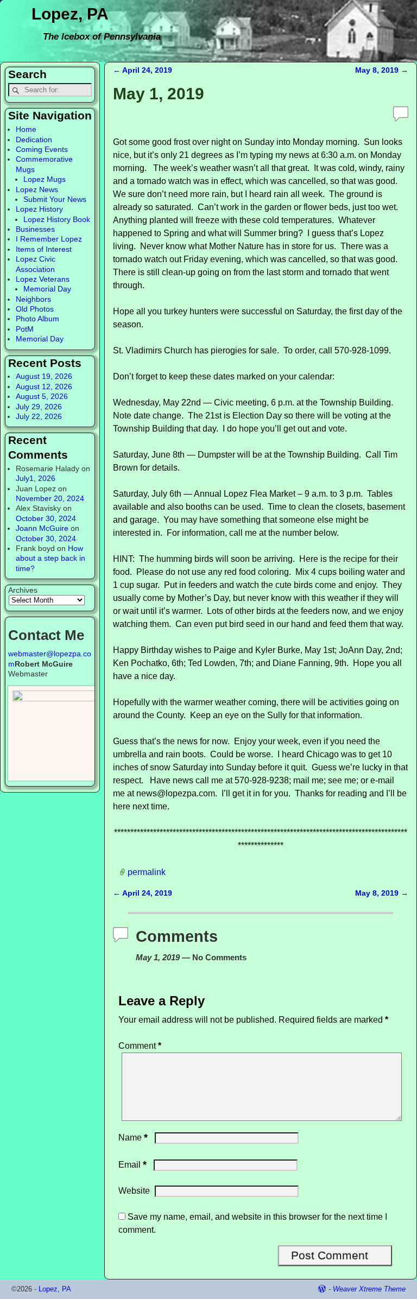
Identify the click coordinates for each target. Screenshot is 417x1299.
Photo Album (37, 318)
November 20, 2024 (50, 498)
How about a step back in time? (50, 558)
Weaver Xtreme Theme (369, 1289)
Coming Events (42, 149)
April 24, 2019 (142, 70)
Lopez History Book (56, 219)
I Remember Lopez (49, 239)
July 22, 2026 (39, 416)
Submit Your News (54, 199)
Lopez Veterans (43, 279)
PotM (25, 329)
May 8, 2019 (381, 70)
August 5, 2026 (42, 396)
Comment (139, 1045)
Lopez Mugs (44, 179)
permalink (147, 871)
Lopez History (39, 209)
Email (132, 1164)
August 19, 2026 (44, 376)
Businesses (35, 229)
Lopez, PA (70, 14)
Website (134, 1190)
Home (26, 129)
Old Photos (35, 309)
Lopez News (37, 189)
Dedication (34, 139)
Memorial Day (47, 288)
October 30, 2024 (46, 518)
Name (133, 1137)
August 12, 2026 (44, 386)
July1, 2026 (35, 478)
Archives (22, 590)
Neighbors (33, 299)
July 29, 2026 (39, 406)
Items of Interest (44, 249)
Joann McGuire (42, 528)
